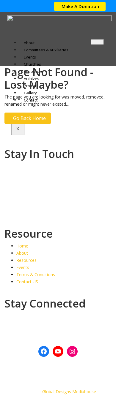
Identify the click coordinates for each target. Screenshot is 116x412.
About (29, 42)
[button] (80, 6)
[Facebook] (43, 351)
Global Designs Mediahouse (69, 391)
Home (22, 246)
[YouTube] (58, 351)
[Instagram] (72, 351)
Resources (26, 260)
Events (30, 57)
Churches (32, 64)
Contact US (27, 282)
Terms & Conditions (35, 274)
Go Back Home (29, 118)
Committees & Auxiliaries (46, 50)
